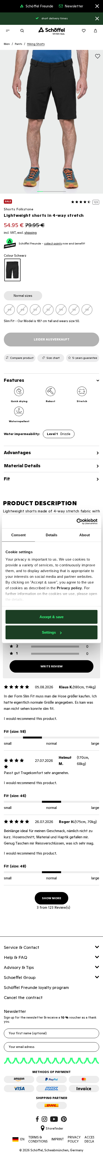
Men (7, 44)
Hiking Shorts (36, 44)
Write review (51, 666)
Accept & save (51, 617)
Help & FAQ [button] (15, 957)
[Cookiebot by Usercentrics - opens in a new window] (76, 522)
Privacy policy (69, 588)
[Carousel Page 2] (46, 189)
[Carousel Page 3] (51, 189)
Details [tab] (51, 535)
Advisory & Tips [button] (19, 967)
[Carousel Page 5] (63, 189)
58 (87, 309)
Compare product (22, 358)
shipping (30, 233)
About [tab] (84, 535)
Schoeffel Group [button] (19, 977)
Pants (18, 44)
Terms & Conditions (38, 1139)
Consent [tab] (18, 535)
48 (22, 309)
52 (48, 309)
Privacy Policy (74, 1139)
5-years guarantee (84, 358)
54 (61, 309)
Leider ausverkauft (51, 339)
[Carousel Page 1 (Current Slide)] (40, 189)
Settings (49, 632)
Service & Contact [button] (21, 947)
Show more (51, 898)
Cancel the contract (23, 997)
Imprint (58, 1139)
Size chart (53, 358)
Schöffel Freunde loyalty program (37, 987)
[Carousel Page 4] (57, 189)
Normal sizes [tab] (23, 296)
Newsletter (74, 6)
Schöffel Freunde (39, 6)
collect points (53, 243)
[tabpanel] (51, 309)
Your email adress (21, 1047)
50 (35, 309)
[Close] (97, 7)
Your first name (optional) (28, 1033)
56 (74, 309)
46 (9, 309)
